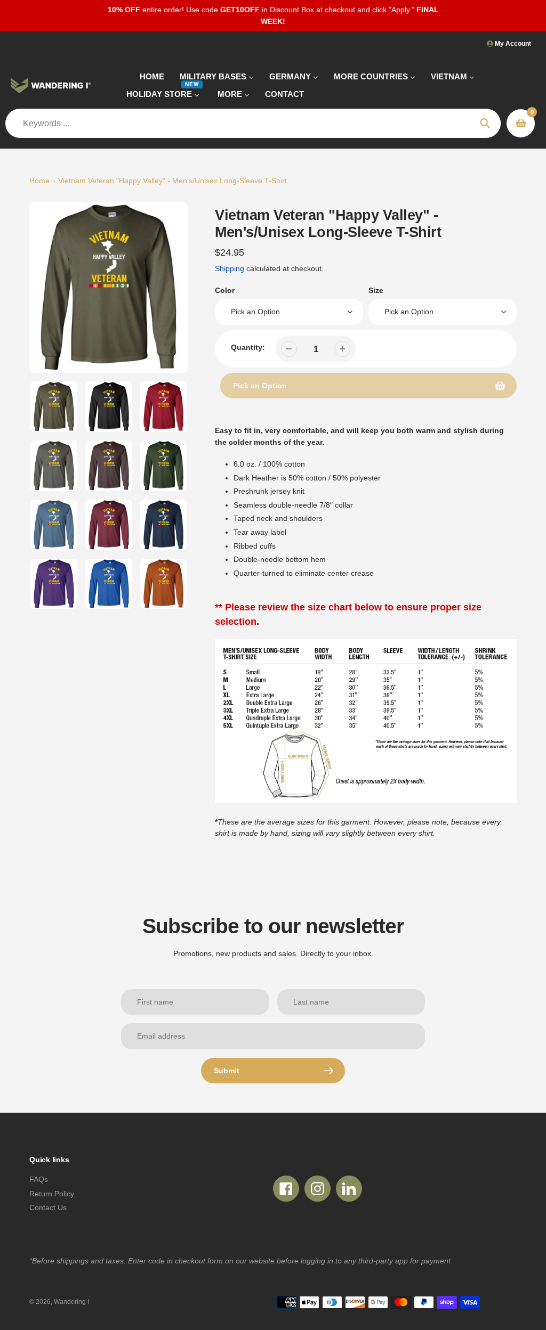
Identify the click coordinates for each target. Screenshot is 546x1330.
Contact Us (48, 1207)
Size (375, 290)
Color (225, 290)
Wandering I (71, 1301)
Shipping (229, 269)
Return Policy (51, 1193)
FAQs (38, 1179)
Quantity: (248, 347)
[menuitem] (145, 76)
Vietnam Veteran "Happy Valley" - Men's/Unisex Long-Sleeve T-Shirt (172, 180)
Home (39, 180)
